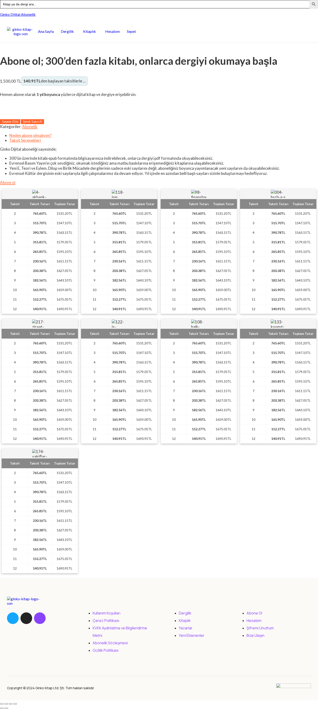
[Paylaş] (11, 704)
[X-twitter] (26, 618)
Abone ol (7, 182)
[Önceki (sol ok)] (2, 708)
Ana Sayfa (46, 31)
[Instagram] (40, 618)
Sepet (131, 31)
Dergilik (67, 31)
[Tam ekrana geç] (6, 704)
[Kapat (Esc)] (15, 704)
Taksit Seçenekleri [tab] (25, 140)
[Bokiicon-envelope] (53, 618)
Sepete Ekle (10, 121)
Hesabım (112, 31)
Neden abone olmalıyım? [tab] (30, 135)
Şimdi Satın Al (32, 121)
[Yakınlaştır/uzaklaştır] (2, 704)
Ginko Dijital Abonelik (18, 14)
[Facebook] (13, 618)
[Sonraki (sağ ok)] (6, 708)
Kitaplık (89, 31)
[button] (68, 31)
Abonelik (29, 126)
